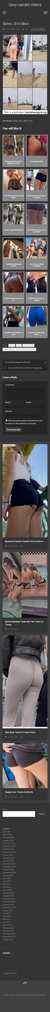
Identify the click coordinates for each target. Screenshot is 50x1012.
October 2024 (8, 870)
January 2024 (8, 896)
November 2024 (9, 867)
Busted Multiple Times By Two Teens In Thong (24, 623)
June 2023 (7, 916)
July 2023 (6, 913)
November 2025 (9, 846)
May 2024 (7, 884)
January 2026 (8, 840)
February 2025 (8, 858)
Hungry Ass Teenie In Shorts (19, 792)
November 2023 (9, 902)
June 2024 (7, 881)
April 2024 (7, 887)
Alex (27, 29)
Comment (10, 385)
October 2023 (8, 905)
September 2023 (9, 907)
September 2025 (9, 852)
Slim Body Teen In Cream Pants (20, 732)
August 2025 (8, 855)
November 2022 (9, 937)
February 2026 (8, 837)
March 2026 (7, 835)
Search (5, 809)
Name (8, 402)
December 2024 (9, 864)
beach (11, 345)
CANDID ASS (28, 345)
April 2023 (7, 922)
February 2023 (8, 928)
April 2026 (7, 832)
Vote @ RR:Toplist (10, 973)
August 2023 (8, 910)
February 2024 (8, 893)
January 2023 (8, 931)
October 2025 (8, 849)
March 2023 (7, 925)
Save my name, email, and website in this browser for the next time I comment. (24, 422)
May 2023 (7, 919)
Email (29, 402)
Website (8, 411)
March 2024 (7, 890)
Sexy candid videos (25, 4)
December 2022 (9, 934)
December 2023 (9, 899)
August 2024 (8, 875)
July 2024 (6, 878)
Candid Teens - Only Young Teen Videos (19, 349)
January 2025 (8, 861)
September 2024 (9, 872)
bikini (19, 345)
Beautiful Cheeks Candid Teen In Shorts (24, 541)
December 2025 (9, 843)
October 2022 (8, 940)
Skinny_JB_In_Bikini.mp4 (22, 121)
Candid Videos (38, 29)
